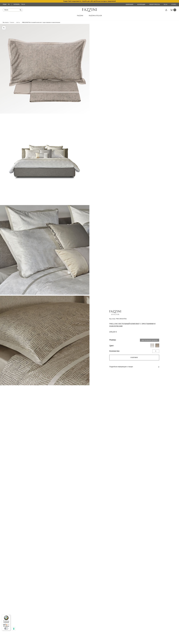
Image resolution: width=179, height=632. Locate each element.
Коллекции (141, 4)
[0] (171, 10)
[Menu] (9, 616)
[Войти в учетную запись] (166, 10)
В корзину (134, 357)
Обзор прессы (154, 4)
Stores (173, 4)
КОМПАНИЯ (130, 4)
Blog (166, 4)
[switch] (6, 628)
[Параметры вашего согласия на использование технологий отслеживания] (14, 629)
